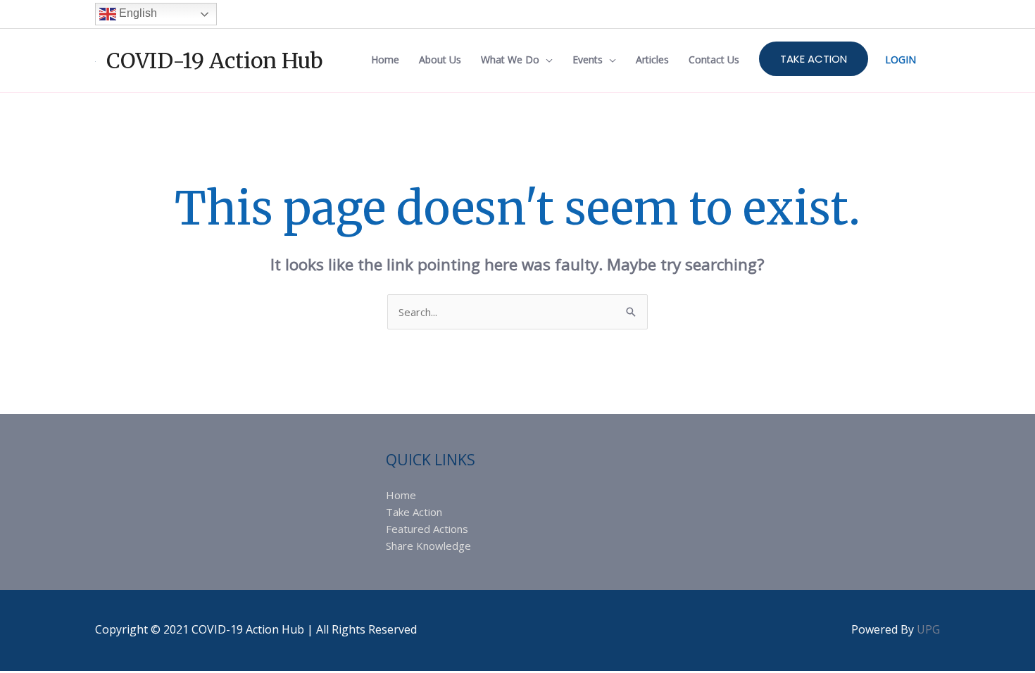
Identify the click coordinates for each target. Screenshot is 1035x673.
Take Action (414, 512)
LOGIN (900, 59)
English (136, 13)
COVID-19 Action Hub (214, 60)
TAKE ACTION (813, 58)
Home (401, 495)
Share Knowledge (428, 546)
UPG (928, 629)
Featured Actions (427, 529)
